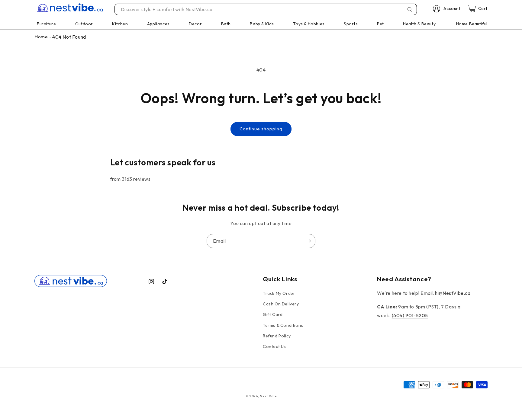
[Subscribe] (308, 241)
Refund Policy (277, 336)
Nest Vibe (268, 396)
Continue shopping (261, 129)
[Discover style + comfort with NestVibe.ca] (410, 9)
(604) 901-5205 (410, 315)
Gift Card (272, 314)
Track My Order (279, 293)
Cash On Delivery (281, 304)
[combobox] (266, 9)
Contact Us (274, 346)
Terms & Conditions (283, 325)
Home (41, 37)
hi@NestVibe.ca (452, 293)
